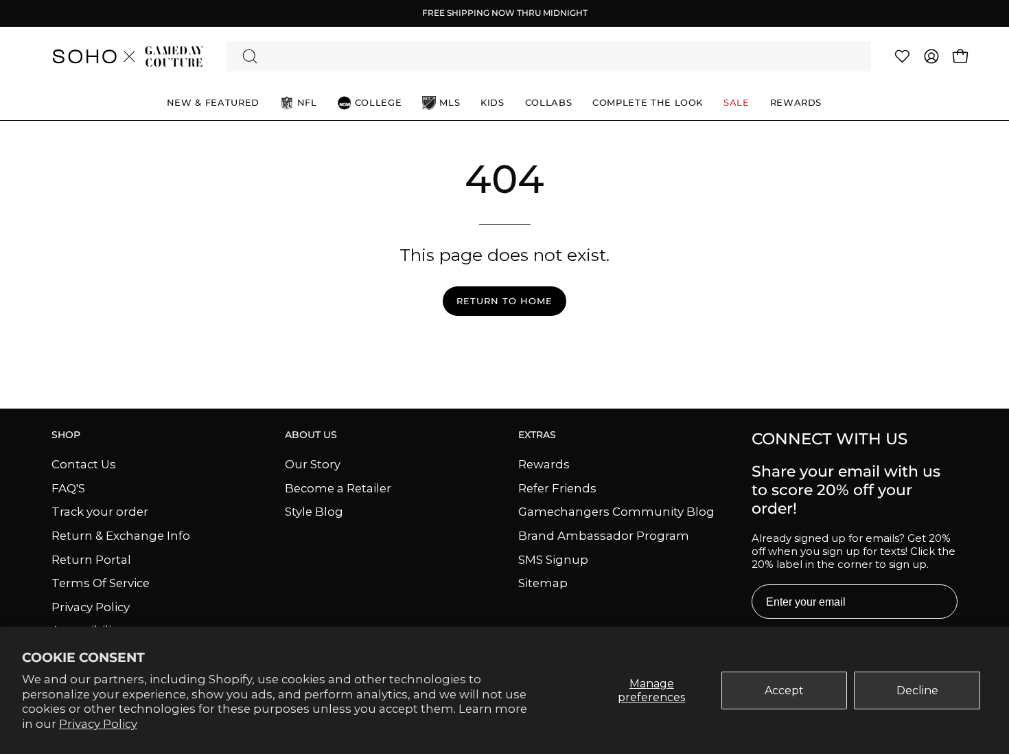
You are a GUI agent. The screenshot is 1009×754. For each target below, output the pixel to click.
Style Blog (314, 511)
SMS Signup (553, 559)
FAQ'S (68, 487)
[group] (504, 13)
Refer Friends (557, 487)
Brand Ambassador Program (603, 535)
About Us (311, 435)
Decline (917, 690)
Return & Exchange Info (120, 535)
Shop (65, 435)
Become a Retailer (338, 487)
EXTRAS (537, 435)
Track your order (99, 511)
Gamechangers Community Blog (616, 511)
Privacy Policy (98, 724)
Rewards (544, 464)
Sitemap (543, 583)
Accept (784, 690)
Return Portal (91, 559)
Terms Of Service (100, 583)
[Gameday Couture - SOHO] (127, 56)
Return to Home (504, 301)
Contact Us (83, 464)
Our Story (312, 464)
